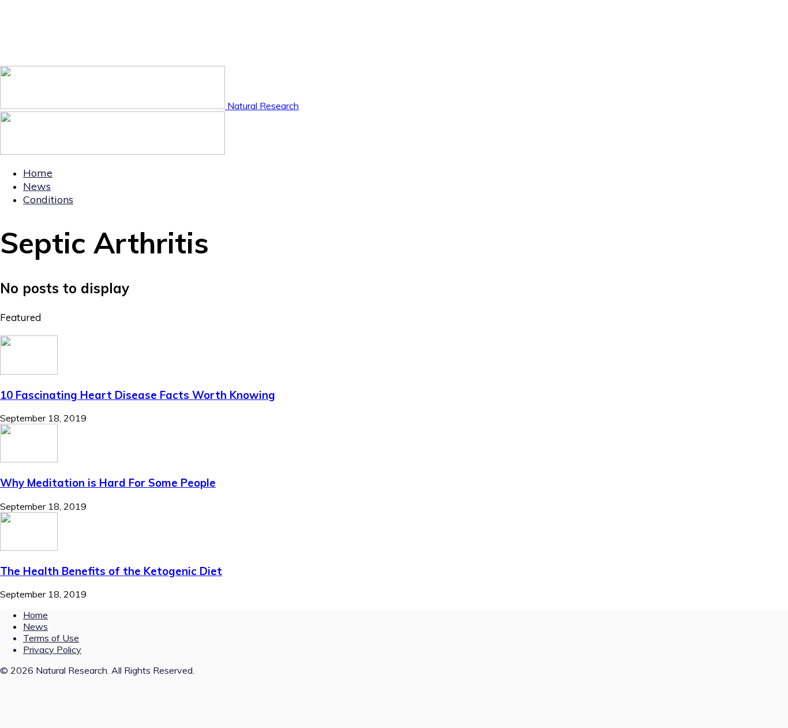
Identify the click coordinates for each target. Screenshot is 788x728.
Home (37, 173)
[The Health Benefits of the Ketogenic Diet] (29, 547)
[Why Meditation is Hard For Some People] (29, 459)
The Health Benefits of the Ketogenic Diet (111, 571)
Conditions (48, 199)
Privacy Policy (52, 649)
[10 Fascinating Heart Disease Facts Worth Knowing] (29, 371)
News (37, 186)
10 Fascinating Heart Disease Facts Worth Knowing (137, 395)
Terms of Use (51, 638)
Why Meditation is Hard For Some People (108, 483)
